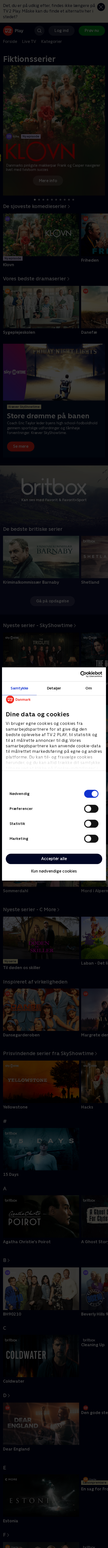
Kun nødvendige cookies (54, 871)
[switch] (91, 809)
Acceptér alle (54, 858)
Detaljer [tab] (54, 688)
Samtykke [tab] (19, 688)
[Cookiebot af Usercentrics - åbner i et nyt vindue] (80, 674)
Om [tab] (88, 688)
